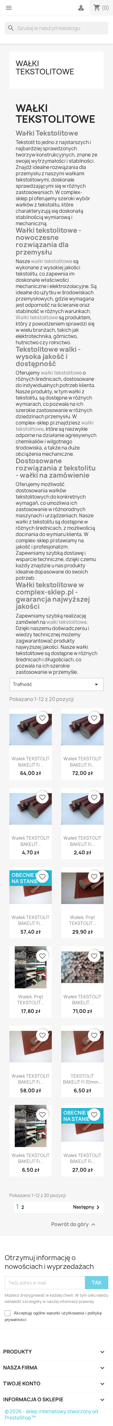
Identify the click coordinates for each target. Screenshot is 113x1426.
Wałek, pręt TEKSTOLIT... (82, 920)
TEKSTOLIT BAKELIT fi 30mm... (82, 1079)
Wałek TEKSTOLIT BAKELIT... (31, 841)
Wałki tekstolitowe (45, 67)
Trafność (56, 684)
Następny (87, 1207)
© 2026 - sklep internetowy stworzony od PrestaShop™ (51, 1414)
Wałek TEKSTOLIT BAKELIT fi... (31, 762)
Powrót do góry (74, 1225)
